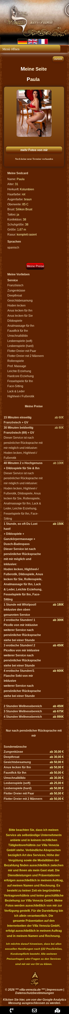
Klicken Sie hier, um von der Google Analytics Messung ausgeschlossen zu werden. (34, 1001)
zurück (58, 58)
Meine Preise (35, 266)
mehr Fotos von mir (34, 150)
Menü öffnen (11, 49)
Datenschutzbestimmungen (34, 993)
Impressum (55, 989)
